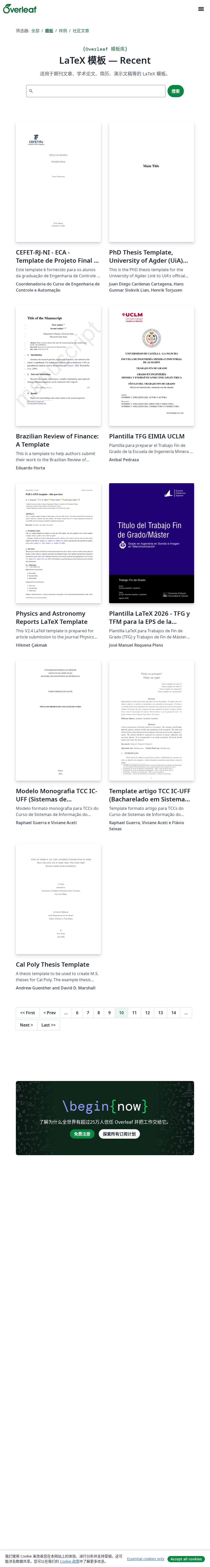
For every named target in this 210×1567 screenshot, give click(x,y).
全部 (35, 31)
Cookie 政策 (69, 1561)
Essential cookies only (145, 1558)
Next (26, 1025)
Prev (50, 1013)
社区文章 (81, 31)
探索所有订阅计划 (119, 1134)
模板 (49, 31)
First (27, 1013)
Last (48, 1025)
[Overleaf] (19, 8)
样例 (63, 31)
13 (160, 1013)
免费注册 (82, 1134)
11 (134, 1013)
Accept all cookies (186, 1559)
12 (147, 1013)
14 (173, 1013)
